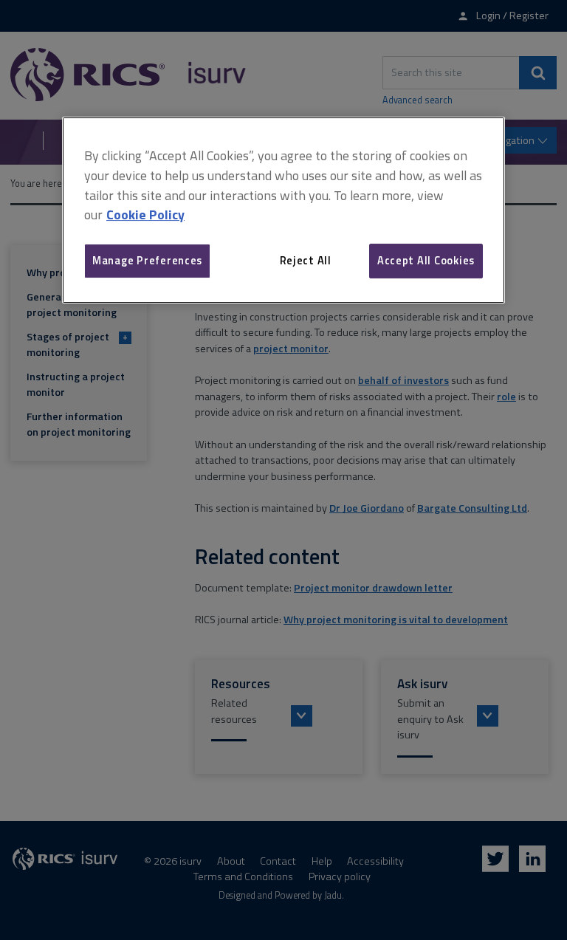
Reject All (305, 260)
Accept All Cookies (426, 260)
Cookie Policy (145, 215)
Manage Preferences (147, 260)
